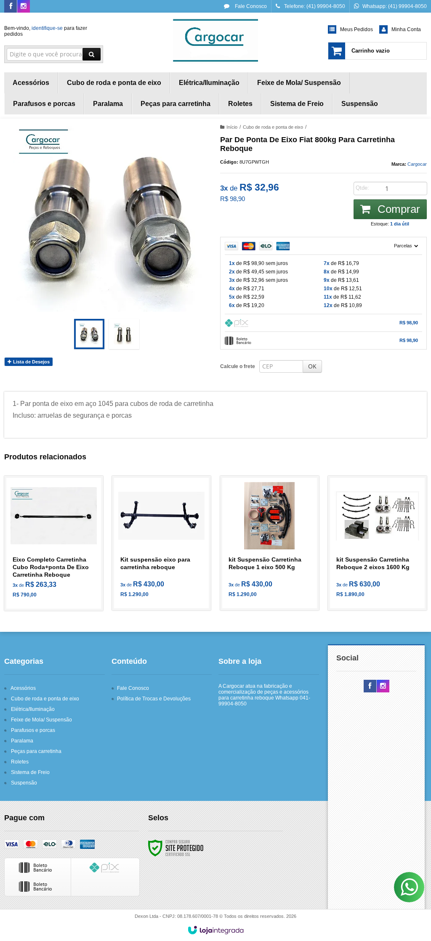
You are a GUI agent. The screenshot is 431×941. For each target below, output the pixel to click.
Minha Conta (406, 29)
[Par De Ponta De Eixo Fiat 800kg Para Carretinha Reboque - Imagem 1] (89, 334)
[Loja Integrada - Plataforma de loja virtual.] (216, 930)
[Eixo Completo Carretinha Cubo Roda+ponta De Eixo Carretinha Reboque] (53, 543)
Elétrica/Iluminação (33, 709)
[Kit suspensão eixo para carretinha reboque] (161, 543)
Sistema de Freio (30, 772)
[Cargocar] (215, 40)
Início (231, 127)
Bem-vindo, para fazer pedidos (45, 31)
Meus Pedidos (356, 29)
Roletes (20, 762)
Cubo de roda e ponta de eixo (273, 127)
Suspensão (24, 783)
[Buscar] (91, 54)
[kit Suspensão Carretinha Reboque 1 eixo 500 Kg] (269, 543)
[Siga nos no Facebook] (10, 7)
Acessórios (23, 688)
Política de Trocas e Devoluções (154, 699)
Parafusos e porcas (33, 730)
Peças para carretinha (36, 751)
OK (312, 366)
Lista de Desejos (31, 361)
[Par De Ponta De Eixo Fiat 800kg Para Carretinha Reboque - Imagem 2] (124, 334)
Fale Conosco (250, 6)
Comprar (397, 209)
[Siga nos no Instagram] (23, 7)
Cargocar (417, 164)
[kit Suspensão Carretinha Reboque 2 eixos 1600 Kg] (377, 543)
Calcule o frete (237, 366)
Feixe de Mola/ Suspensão (41, 720)
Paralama (22, 741)
